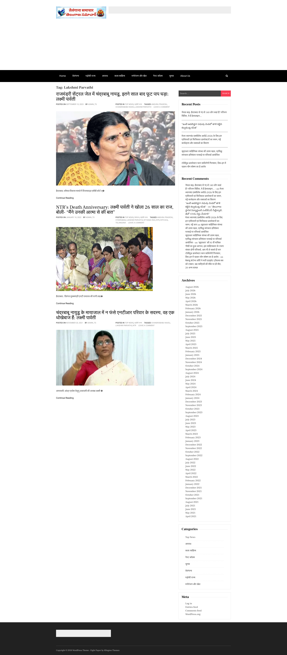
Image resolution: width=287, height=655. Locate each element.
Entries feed (191, 607)
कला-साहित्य (120, 75)
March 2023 (191, 434)
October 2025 (192, 322)
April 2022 (190, 473)
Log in (188, 603)
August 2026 (192, 287)
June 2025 (190, 337)
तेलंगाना (75, 75)
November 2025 (193, 319)
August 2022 (192, 459)
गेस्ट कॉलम (158, 75)
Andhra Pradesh (159, 104)
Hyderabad (121, 220)
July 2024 (190, 376)
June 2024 (190, 380)
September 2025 (193, 326)
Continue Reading (65, 198)
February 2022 (193, 480)
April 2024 (190, 387)
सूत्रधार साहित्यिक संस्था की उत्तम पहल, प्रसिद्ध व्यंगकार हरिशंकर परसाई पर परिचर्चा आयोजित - (203, 239)
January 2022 (192, 484)
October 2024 (192, 365)
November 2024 (193, 362)
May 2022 (190, 469)
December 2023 (193, 401)
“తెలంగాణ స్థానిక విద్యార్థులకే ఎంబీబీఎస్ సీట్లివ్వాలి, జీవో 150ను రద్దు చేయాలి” (203, 210)
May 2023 (190, 426)
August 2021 (192, 502)
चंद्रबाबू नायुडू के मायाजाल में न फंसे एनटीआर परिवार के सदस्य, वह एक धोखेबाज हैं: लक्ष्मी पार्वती (115, 315)
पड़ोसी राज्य (90, 75)
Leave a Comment (162, 107)
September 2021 (193, 498)
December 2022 (193, 444)
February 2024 (193, 394)
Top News (129, 104)
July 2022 (190, 462)
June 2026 (190, 294)
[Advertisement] (143, 48)
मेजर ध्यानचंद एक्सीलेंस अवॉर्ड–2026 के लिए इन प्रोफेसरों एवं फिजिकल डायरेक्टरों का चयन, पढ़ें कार (203, 221)
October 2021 (192, 495)
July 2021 (190, 505)
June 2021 (190, 509)
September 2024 (193, 369)
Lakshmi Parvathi (143, 107)
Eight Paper (95, 650)
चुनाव (171, 75)
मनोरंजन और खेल (139, 75)
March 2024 (191, 391)
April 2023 (190, 430)
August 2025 (192, 330)
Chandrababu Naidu (125, 107)
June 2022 (190, 466)
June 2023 (190, 423)
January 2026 (192, 312)
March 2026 (191, 305)
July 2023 (190, 419)
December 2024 (193, 358)
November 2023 (193, 405)
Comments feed (193, 610)
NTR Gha (164, 220)
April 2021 (190, 516)
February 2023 (193, 437)
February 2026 (193, 308)
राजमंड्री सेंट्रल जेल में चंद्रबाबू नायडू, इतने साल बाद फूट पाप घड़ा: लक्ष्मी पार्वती (112, 97)
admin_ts (92, 104)
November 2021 (193, 491)
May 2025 (190, 340)
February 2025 (193, 351)
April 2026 (190, 301)
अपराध (105, 75)
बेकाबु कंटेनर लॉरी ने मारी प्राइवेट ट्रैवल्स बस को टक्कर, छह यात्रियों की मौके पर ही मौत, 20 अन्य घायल (204, 264)
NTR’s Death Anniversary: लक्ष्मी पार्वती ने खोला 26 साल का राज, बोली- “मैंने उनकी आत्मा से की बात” (114, 210)
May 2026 (190, 297)
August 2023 (192, 416)
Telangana (121, 223)
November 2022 (193, 448)
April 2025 (190, 344)
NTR (157, 220)
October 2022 (192, 452)
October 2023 (192, 408)
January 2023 (192, 441)
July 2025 (190, 333)
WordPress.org (192, 614)
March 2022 (191, 477)
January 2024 (192, 398)
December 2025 (193, 315)
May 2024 (190, 383)
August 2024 (192, 373)
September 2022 (193, 455)
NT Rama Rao (149, 220)
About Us (185, 75)
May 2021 (190, 512)
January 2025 (192, 355)
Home (62, 75)
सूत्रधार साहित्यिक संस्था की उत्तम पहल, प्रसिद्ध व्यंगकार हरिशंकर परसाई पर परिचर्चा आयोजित (203, 228)
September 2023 (193, 412)
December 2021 (193, 487)
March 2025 (191, 348)
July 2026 (190, 290)
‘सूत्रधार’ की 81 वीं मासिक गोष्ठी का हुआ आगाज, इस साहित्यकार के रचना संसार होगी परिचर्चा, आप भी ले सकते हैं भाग (204, 246)
